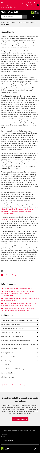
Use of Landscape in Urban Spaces (11, 349)
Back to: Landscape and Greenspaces (16, 385)
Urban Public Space (7, 361)
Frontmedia (11, 440)
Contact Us (4, 434)
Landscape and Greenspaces (26, 22)
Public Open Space (7, 353)
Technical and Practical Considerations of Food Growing (18, 344)
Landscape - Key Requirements (10, 324)
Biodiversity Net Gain (7, 377)
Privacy (3, 436)
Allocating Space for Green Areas (11, 332)
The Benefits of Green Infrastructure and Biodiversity (17, 320)
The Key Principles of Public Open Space (13, 328)
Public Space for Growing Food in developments (15, 340)
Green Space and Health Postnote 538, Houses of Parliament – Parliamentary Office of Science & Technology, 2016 (17, 211)
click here (12, 7)
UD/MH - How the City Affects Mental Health (18, 288)
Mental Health (5, 365)
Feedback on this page (10, 275)
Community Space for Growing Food (12, 336)
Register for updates (20, 419)
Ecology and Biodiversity (8, 373)
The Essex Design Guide (9, 12)
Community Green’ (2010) (10, 219)
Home (3, 22)
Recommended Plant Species (10, 357)
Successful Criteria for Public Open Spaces (14, 369)
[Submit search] (24, 17)
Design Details (11, 22)
